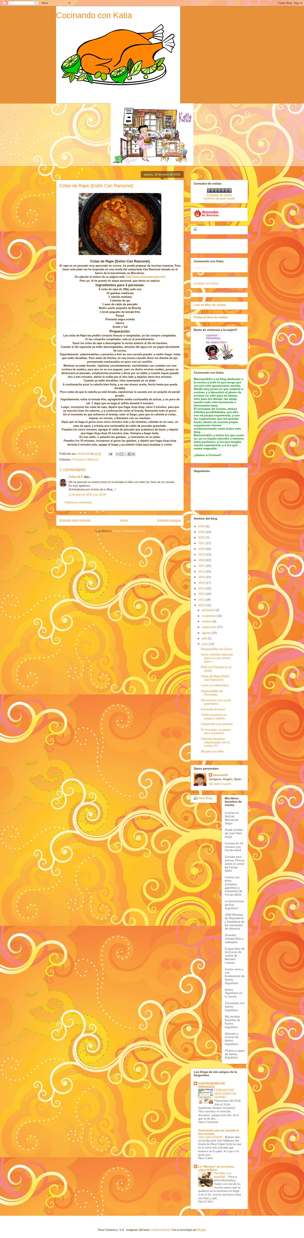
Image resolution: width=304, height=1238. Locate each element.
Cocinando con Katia (94, 15)
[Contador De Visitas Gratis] (219, 191)
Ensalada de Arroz (213, 709)
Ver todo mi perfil (220, 783)
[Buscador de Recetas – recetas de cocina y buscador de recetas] (207, 216)
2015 (202, 577)
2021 (202, 543)
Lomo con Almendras (215, 685)
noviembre (209, 615)
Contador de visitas (219, 195)
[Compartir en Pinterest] (133, 454)
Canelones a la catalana (217, 724)
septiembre (209, 627)
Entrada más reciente (75, 520)
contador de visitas (206, 283)
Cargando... (201, 267)
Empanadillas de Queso (216, 649)
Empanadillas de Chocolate (212, 692)
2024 (202, 526)
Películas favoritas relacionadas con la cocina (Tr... (215, 742)
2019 (202, 554)
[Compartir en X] (125, 454)
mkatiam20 (220, 775)
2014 (202, 582)
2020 (202, 548)
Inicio (124, 520)
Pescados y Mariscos (85, 459)
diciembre (208, 610)
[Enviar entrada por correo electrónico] (110, 453)
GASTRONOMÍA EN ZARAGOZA (211, 1085)
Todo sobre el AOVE (210, 1137)
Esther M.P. (76, 476)
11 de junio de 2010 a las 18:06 (87, 494)
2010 (202, 605)
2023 (202, 532)
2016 (202, 571)
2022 (202, 537)
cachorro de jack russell (219, 198)
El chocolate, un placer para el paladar (216, 731)
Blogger (201, 1229)
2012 (202, 594)
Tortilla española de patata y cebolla (213, 716)
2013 (202, 588)
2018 (202, 560)
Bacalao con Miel (212, 751)
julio (205, 638)
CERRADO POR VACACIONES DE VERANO (225, 1094)
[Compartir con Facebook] (129, 454)
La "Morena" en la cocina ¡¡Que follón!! (216, 1168)
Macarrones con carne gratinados (216, 701)
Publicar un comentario (78, 502)
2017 (202, 565)
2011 (201, 599)
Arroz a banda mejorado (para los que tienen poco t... (217, 658)
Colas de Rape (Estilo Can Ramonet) (215, 677)
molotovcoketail (160, 1229)
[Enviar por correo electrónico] (118, 454)
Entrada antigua (169, 520)
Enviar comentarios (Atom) (129, 531)
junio (205, 644)
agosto (207, 632)
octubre (207, 621)
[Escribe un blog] (122, 454)
